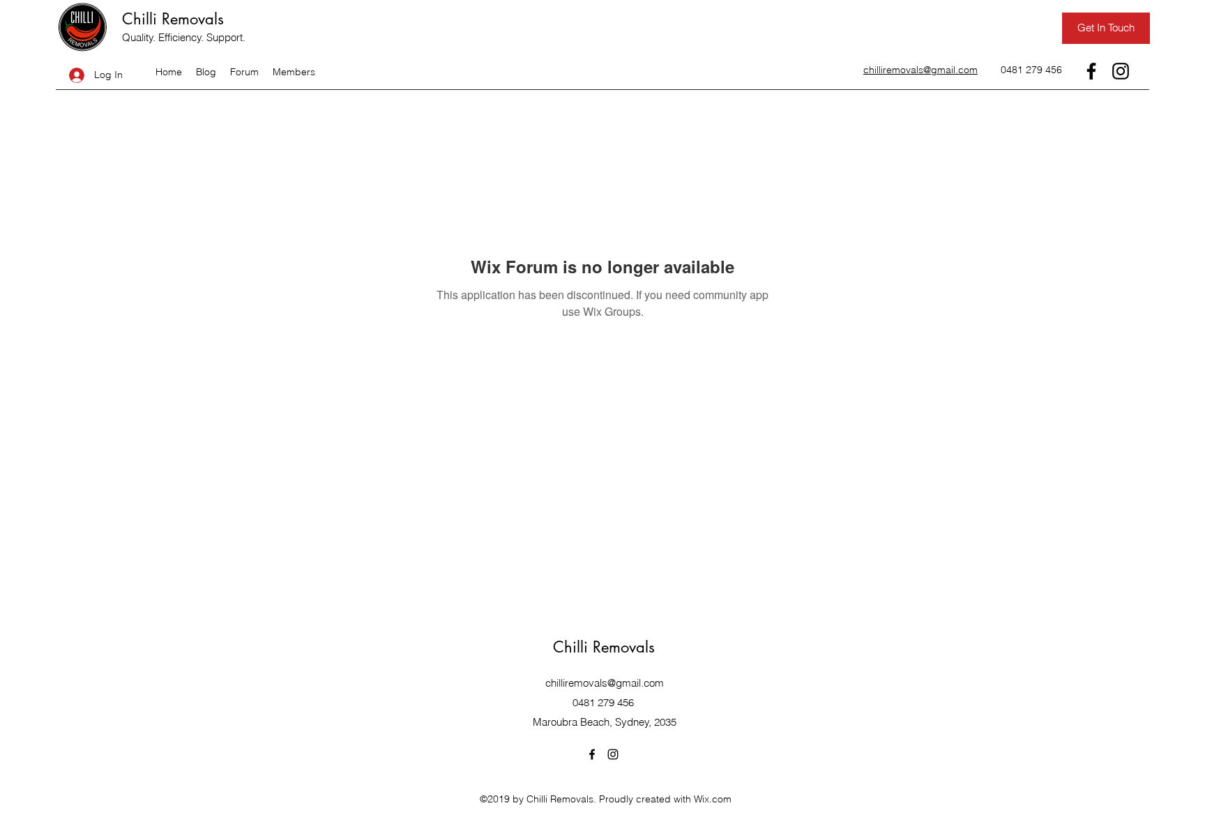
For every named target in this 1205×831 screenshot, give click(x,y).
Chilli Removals (173, 19)
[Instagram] (1120, 71)
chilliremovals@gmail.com (604, 682)
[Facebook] (1091, 71)
